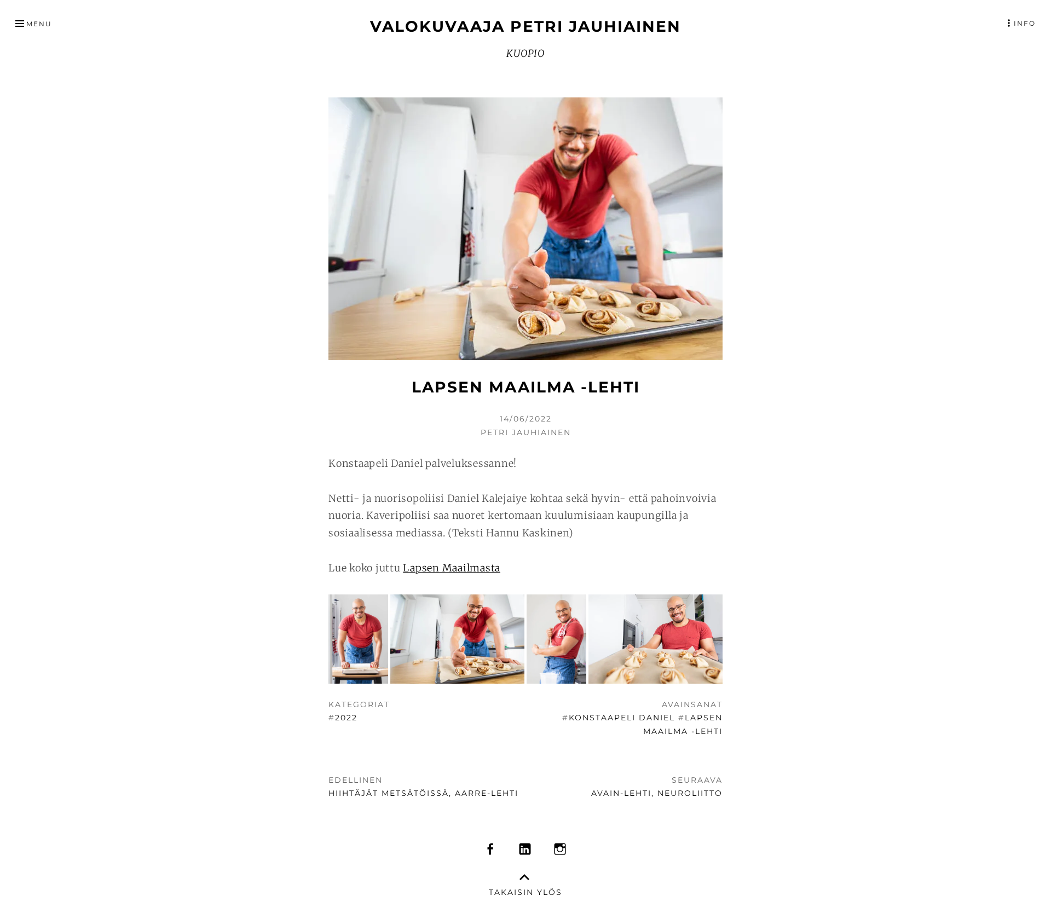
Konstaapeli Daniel (622, 718)
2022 (346, 718)
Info (1025, 23)
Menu (39, 24)
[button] (358, 639)
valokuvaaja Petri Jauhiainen (525, 26)
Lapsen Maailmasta (451, 568)
